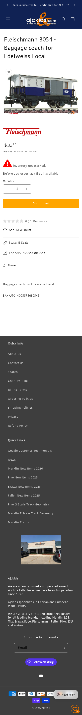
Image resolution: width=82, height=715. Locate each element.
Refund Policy (18, 425)
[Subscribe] (63, 647)
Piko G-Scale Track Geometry (28, 504)
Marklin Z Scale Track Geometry (31, 513)
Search (13, 372)
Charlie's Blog (18, 381)
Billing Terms (17, 390)
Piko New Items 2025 (23, 477)
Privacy (13, 417)
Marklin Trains (18, 522)
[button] (8, 19)
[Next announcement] (74, 5)
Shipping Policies (20, 407)
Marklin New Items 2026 (25, 468)
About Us (14, 354)
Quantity (8, 181)
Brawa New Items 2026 (24, 486)
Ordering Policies (20, 398)
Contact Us (15, 363)
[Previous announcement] (7, 5)
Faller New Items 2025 (24, 495)
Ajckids (46, 707)
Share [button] (12, 265)
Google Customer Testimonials (30, 450)
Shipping (7, 151)
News (12, 459)
